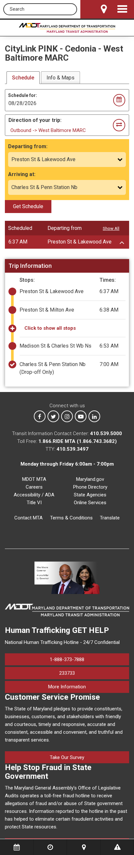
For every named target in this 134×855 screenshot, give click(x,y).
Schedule (23, 78)
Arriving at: (21, 174)
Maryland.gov (90, 479)
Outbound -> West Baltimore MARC (48, 130)
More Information (88, 686)
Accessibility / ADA (34, 495)
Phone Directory (90, 487)
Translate (110, 518)
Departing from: (27, 146)
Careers (34, 487)
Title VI (34, 502)
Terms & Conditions (71, 518)
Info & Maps (60, 78)
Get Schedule (28, 206)
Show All (111, 228)
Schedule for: (22, 95)
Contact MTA (28, 518)
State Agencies (90, 495)
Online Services (90, 502)
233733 (67, 673)
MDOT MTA (34, 479)
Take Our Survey (67, 757)
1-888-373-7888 (67, 659)
